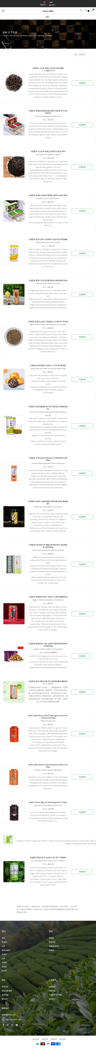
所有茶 (4, 971)
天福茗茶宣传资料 (55, 995)
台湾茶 (4, 962)
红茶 (3, 946)
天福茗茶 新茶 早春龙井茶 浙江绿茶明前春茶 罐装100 (48, 681)
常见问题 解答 (7, 991)
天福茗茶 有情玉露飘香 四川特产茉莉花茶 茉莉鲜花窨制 (48, 407)
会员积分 (52, 999)
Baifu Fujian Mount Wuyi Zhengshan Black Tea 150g (48, 766)
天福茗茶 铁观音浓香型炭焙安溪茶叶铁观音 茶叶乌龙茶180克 (48, 112)
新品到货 (52, 942)
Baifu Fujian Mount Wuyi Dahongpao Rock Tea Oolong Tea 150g (48, 716)
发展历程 (52, 991)
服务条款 (62, 1039)
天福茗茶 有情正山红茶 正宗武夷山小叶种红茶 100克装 (48, 321)
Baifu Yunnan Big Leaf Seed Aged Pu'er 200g (48, 802)
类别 (47, 17)
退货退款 (5, 995)
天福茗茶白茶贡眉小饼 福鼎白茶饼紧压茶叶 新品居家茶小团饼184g (48, 546)
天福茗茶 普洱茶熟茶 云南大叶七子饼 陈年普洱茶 (48, 365)
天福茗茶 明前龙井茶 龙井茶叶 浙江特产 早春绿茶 (48, 857)
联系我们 (5, 999)
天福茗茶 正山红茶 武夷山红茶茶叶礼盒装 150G (48, 151)
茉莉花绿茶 (6, 950)
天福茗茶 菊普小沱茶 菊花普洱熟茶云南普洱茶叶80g (48, 280)
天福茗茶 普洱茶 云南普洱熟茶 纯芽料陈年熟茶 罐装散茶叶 (48, 502)
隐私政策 (36, 1039)
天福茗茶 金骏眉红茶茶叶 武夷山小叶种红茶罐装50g (48, 597)
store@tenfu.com (9, 1015)
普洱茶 (4, 954)
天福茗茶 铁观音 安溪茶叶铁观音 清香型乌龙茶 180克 (48, 195)
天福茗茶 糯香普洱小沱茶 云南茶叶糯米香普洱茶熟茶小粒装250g (48, 644)
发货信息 (5, 987)
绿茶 (3, 938)
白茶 (3, 958)
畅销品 (51, 938)
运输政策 (53, 1039)
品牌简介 (52, 987)
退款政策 (44, 1039)
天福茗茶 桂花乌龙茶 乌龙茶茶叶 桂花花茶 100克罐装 (48, 239)
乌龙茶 (4, 942)
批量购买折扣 (54, 946)
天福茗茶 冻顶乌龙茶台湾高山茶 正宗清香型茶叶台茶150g (48, 459)
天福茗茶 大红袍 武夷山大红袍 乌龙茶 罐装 (48, 68)
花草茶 (4, 966)
